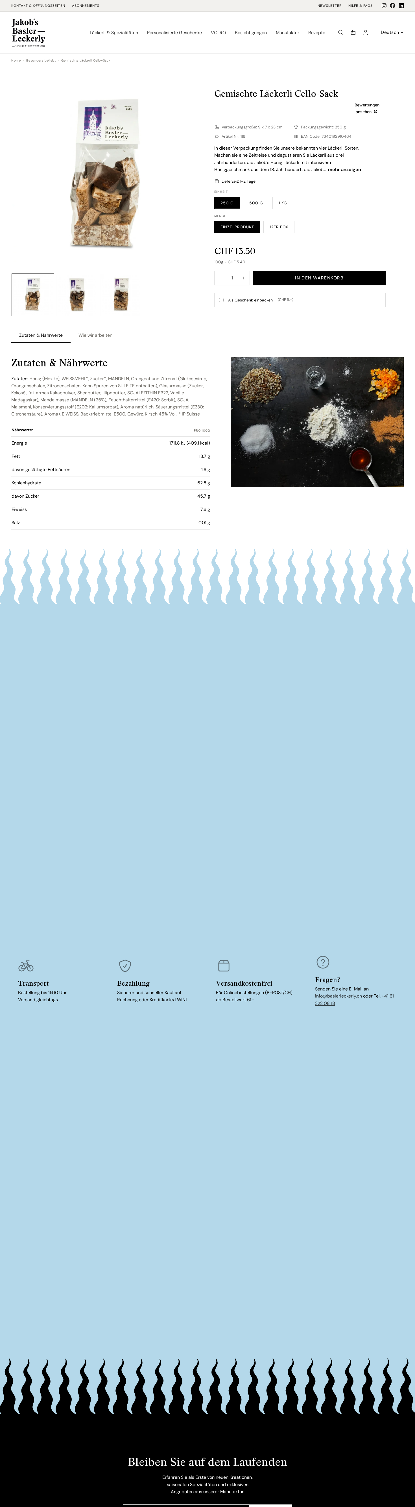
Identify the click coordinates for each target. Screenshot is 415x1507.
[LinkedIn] (401, 5)
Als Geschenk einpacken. (260, 299)
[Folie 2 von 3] (76, 295)
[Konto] (365, 32)
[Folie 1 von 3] (33, 295)
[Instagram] (384, 5)
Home (16, 60)
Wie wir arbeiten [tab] (95, 335)
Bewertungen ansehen (367, 108)
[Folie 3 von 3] (120, 295)
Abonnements (85, 5)
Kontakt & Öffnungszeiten (38, 5)
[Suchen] (341, 32)
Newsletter (330, 5)
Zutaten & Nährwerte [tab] (41, 335)
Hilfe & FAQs (360, 5)
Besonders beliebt (41, 60)
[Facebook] (393, 5)
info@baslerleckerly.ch (339, 996)
